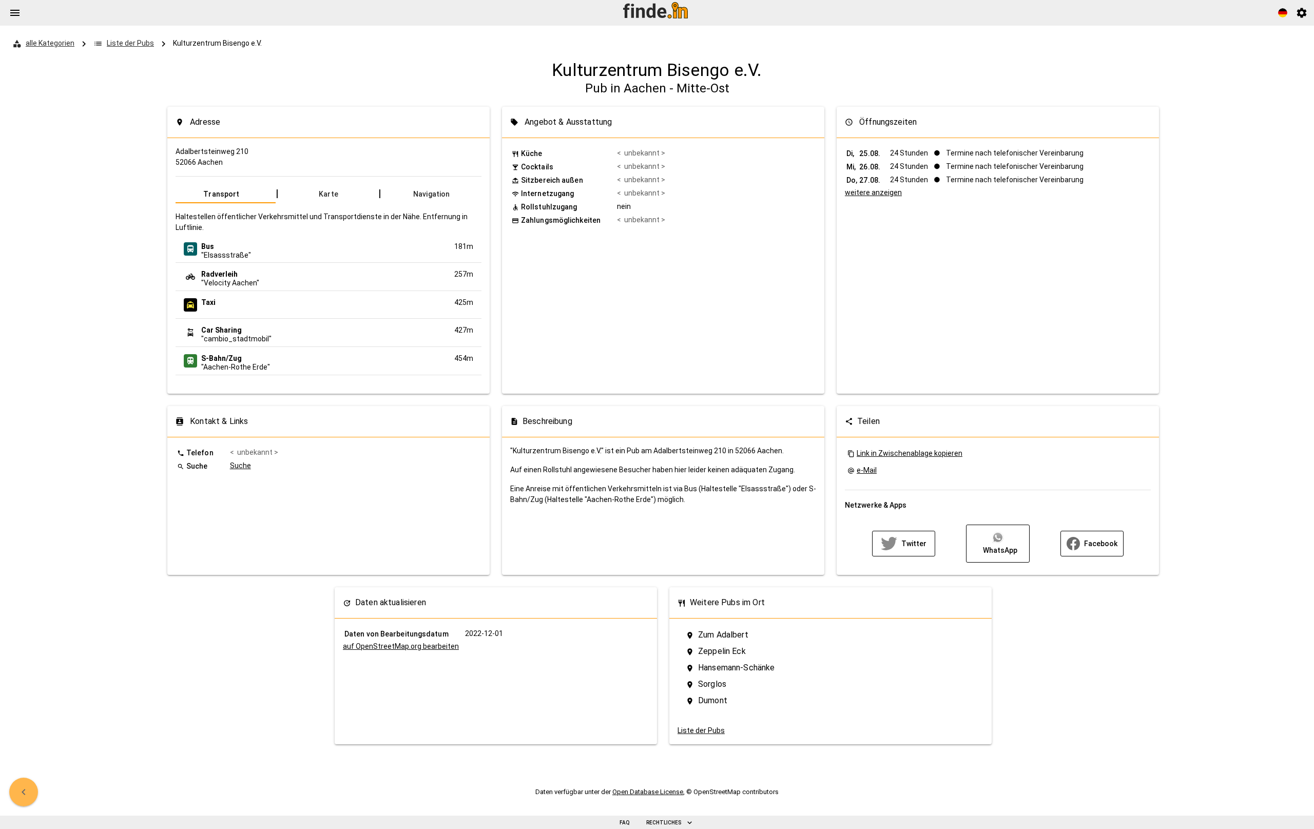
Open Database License (647, 792)
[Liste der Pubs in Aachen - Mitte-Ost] (23, 792)
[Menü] (15, 13)
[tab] (226, 194)
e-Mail (867, 470)
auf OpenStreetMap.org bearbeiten (401, 646)
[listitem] (328, 249)
